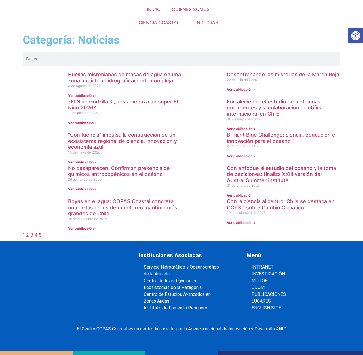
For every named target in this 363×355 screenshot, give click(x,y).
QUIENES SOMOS (191, 9)
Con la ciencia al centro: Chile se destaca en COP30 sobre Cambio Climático (281, 204)
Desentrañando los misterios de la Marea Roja (283, 74)
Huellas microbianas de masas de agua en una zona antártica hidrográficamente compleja (124, 77)
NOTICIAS (207, 22)
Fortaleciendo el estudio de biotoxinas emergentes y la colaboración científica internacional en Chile (275, 108)
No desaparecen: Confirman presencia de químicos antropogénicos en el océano (119, 171)
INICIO (154, 9)
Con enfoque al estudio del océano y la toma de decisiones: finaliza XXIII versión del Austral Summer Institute (281, 174)
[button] (355, 35)
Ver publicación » (82, 95)
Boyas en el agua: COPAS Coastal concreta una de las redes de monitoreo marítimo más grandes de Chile (122, 207)
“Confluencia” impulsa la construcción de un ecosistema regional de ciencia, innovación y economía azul (122, 141)
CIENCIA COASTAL (159, 22)
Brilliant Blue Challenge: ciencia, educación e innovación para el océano (281, 138)
